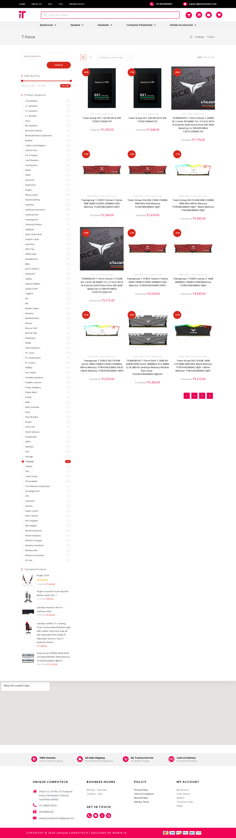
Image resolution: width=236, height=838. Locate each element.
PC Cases (29, 352)
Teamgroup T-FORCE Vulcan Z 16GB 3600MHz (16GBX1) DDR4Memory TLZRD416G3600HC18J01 (193, 282)
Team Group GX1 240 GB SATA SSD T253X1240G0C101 (147, 119)
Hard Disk (30, 244)
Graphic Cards (32, 239)
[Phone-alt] (89, 815)
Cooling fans (31, 165)
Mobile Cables (32, 308)
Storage (29, 456)
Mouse (28, 323)
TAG (27, 471)
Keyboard (30, 273)
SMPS (28, 441)
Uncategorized (32, 491)
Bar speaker (31, 125)
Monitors (29, 313)
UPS (27, 496)
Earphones (46, 25)
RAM (95, 196)
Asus (27, 120)
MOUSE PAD (31, 333)
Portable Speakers (34, 377)
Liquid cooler (31, 288)
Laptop (28, 278)
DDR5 (28, 175)
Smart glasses (32, 431)
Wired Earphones (33, 530)
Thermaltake (31, 481)
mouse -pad (31, 328)
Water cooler (31, 510)
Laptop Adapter (32, 283)
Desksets (29, 179)
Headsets (103, 25)
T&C (61, 4)
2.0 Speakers (31, 100)
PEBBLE (28, 367)
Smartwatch (31, 436)
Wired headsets (33, 535)
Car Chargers (31, 155)
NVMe (28, 342)
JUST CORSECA (32, 268)
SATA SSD (30, 426)
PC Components (33, 357)
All (212, 57)
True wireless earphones (37, 486)
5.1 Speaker (31, 115)
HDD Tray (29, 249)
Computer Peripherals (140, 25)
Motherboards (32, 318)
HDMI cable (30, 254)
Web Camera (31, 515)
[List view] (90, 57)
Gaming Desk (31, 219)
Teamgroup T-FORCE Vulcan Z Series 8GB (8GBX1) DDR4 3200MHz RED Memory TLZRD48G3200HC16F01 (101, 203)
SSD (92, 114)
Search (59, 65)
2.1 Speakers (31, 105)
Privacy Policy (141, 790)
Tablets (28, 466)
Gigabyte (29, 229)
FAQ (50, 4)
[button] (112, 70)
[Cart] (189, 15)
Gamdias (29, 204)
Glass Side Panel (33, 234)
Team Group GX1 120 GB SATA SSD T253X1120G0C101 (102, 119)
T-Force (98, 114)
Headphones (31, 259)
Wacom (28, 505)
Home (22, 4)
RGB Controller (32, 407)
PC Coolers (30, 362)
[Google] (108, 815)
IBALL (27, 263)
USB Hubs (30, 500)
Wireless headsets (34, 545)
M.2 (27, 298)
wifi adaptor (31, 525)
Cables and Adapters (35, 145)
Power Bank (31, 392)
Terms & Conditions (144, 794)
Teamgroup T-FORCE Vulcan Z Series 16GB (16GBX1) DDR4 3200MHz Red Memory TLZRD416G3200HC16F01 (147, 282)
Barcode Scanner (33, 130)
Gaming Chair (31, 214)
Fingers (28, 189)
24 (208, 57)
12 (204, 57)
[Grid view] (83, 57)
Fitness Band (31, 194)
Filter (65, 85)
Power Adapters (33, 387)
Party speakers (32, 347)
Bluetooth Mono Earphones (38, 135)
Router (28, 421)
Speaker (75, 25)
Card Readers (32, 160)
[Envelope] (95, 815)
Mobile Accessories (181, 25)
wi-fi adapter (31, 520)
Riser (27, 412)
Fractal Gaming (32, 199)
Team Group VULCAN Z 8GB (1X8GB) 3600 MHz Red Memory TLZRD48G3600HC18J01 (147, 203)
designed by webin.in (109, 832)
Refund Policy (76, 4)
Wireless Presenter (34, 555)
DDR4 (90, 196)
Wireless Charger (33, 540)
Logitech (29, 293)
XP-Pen (28, 560)
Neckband (30, 338)
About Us (36, 4)
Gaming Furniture (33, 224)
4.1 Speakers (31, 110)
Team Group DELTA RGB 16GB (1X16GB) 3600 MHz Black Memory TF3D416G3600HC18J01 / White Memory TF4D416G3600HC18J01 (193, 365)
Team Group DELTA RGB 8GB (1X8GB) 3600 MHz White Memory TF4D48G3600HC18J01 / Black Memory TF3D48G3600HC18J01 (193, 205)
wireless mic (31, 550)
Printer (28, 397)
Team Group (107, 114)
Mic (26, 303)
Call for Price (31, 150)
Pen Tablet (30, 372)
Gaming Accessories (35, 209)
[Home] (191, 36)
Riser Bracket (31, 416)
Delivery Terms (141, 802)
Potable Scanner (33, 382)
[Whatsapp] (102, 815)
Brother (29, 140)
